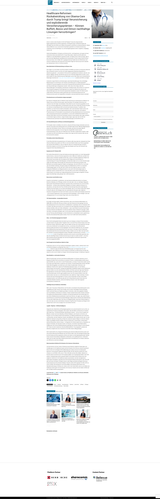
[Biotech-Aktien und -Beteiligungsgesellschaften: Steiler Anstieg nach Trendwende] (53, 398)
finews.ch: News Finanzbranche (100, 128)
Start (47, 7)
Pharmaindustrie (50, 385)
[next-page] (49, 425)
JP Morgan (86, 384)
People (83, 2)
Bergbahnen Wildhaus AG (102, 69)
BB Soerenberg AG (101, 73)
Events (89, 2)
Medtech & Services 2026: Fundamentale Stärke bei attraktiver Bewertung (68, 405)
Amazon (55, 384)
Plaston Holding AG (101, 65)
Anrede (94, 114)
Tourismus (103, 48)
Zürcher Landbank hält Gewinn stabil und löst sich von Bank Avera (103, 137)
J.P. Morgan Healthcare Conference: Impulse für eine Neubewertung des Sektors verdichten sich (53, 421)
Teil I (55, 372)
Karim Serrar (49, 37)
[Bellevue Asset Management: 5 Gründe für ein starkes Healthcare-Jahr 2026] (68, 413)
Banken (103, 45)
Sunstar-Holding (100, 76)
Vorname (95, 100)
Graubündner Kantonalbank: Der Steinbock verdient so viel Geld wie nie (102, 147)
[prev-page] (47, 425)
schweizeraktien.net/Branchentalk (100, 55)
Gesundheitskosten (65, 384)
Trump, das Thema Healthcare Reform (66, 77)
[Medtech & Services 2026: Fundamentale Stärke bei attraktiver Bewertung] (68, 398)
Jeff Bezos (82, 384)
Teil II (59, 372)
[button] (111, 2)
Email (94, 109)
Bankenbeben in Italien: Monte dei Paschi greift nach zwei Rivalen (102, 141)
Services (96, 2)
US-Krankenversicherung (58, 385)
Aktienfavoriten (66, 2)
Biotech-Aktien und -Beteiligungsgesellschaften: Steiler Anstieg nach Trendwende (53, 404)
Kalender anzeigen (97, 83)
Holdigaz (99, 80)
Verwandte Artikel (51, 391)
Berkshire (59, 384)
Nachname (95, 105)
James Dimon (77, 384)
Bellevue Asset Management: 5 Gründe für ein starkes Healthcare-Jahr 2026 (68, 420)
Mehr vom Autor (59, 391)
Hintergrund (75, 2)
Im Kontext (51, 7)
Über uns (103, 2)
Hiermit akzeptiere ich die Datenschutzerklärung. (103, 119)
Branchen (56, 2)
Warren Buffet (66, 385)
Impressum (111, 497)
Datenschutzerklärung (104, 497)
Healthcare (71, 384)
